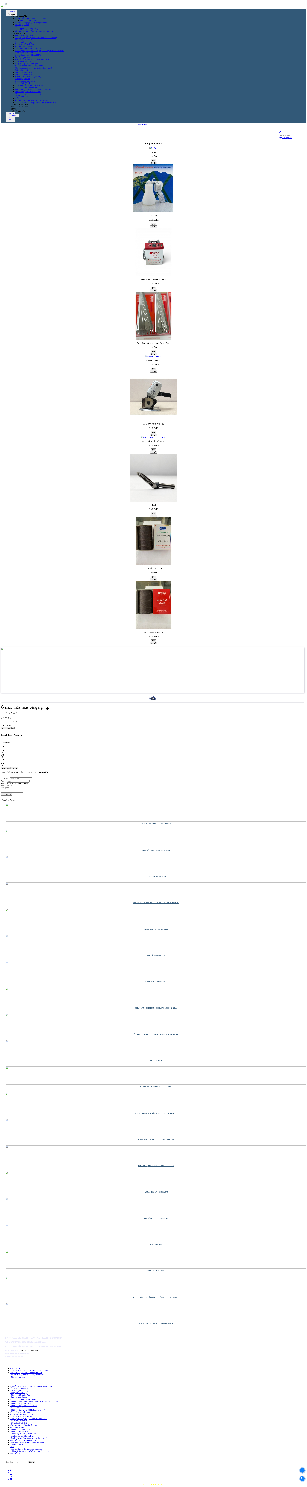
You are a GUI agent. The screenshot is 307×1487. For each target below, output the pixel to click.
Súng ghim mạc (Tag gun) (25, 61)
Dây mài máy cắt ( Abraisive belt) (28, 92)
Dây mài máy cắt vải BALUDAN (156, 1192)
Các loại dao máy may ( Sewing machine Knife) (33, 68)
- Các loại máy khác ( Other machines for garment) (29, 1370)
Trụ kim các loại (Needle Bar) (26, 87)
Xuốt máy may (156, 1245)
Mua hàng (8, 728)
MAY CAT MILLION (28, 20)
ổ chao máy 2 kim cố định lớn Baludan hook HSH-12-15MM (156, 903)
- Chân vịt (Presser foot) (19, 1390)
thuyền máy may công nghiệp (156, 929)
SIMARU (14, 109)
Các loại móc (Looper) (23, 46)
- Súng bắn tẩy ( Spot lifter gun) (22, 1414)
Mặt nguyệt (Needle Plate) (25, 44)
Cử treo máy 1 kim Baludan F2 (156, 982)
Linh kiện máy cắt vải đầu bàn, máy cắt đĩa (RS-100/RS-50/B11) (39, 51)
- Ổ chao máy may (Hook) (20, 1388)
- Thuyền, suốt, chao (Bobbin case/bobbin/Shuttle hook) (31, 1386)
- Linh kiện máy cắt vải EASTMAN (23, 1406)
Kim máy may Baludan (156, 1271)
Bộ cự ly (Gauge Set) (23, 72)
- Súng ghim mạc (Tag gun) (20, 1412)
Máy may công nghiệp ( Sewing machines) (31, 22)
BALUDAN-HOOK (156, 1060)
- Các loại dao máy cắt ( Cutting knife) (24, 1416)
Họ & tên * (5, 779)
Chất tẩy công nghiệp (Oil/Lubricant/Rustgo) (32, 59)
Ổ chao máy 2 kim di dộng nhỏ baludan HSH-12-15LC (156, 1113)
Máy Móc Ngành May (19, 16)
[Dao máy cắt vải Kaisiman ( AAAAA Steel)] (153, 339)
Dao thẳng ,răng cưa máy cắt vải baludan (156, 1166)
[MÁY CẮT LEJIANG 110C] (153, 420)
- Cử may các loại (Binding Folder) (23, 1425)
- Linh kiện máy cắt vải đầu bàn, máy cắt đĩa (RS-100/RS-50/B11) (35, 1401)
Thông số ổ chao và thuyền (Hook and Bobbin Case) (35, 102)
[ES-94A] (153, 148)
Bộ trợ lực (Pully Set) (23, 74)
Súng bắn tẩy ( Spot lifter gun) (26, 64)
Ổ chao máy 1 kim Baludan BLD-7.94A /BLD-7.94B (156, 1139)
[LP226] (153, 501)
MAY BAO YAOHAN (29, 29)
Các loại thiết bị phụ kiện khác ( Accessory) (31, 100)
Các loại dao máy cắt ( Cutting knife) (29, 66)
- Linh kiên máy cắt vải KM (20, 1403)
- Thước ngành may (17, 1445)
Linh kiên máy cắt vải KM (25, 53)
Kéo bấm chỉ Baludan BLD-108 (156, 1218)
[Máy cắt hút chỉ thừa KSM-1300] (153, 275)
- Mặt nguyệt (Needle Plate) (20, 1395)
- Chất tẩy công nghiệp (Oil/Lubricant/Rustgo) (27, 1410)
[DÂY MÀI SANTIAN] (153, 565)
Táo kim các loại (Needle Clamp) (28, 48)
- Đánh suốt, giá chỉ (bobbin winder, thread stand (28, 1438)
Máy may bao (20, 27)
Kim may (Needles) (22, 79)
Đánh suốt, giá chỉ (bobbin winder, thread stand (33, 89)
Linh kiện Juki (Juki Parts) (25, 81)
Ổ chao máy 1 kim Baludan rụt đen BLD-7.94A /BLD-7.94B (156, 1034)
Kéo (17, 98)
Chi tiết (153, 163)
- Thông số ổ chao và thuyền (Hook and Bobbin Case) (30, 1451)
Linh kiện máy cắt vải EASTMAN (28, 55)
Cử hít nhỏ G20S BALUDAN (156, 876)
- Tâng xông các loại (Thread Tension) (24, 1434)
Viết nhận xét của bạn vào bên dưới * (15, 784)
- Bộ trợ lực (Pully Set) (18, 1423)
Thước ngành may (22, 96)
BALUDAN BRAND (19, 107)
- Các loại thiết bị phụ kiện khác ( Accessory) (27, 1449)
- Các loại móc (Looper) (19, 1397)
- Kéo (12, 1447)
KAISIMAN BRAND (19, 105)
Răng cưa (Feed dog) (23, 42)
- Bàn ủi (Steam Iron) (18, 1408)
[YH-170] (153, 212)
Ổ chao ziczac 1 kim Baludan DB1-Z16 (156, 824)
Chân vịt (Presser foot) (23, 40)
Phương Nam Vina (158, 1484)
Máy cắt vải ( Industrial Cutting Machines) (31, 18)
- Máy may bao (15, 1368)
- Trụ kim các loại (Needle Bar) (22, 1436)
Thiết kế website (147, 1484)
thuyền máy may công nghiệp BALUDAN (156, 1087)
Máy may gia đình (22, 25)
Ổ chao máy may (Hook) (24, 35)
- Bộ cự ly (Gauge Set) (18, 1421)
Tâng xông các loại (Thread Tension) (29, 85)
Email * (4, 781)
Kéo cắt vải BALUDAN (156, 955)
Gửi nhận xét (6, 794)
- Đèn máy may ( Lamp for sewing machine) (27, 1442)
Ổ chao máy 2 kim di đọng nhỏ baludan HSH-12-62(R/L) (156, 1008)
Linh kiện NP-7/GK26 (23, 83)
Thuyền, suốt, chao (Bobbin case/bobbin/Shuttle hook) (36, 38)
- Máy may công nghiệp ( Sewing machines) (27, 1375)
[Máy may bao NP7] (153, 356)
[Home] (280, 133)
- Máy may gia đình (17, 1377)
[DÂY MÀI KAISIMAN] (153, 628)
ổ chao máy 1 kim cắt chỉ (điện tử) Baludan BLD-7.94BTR (156, 1297)
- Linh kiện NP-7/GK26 (19, 1432)
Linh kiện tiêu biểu (18, 111)
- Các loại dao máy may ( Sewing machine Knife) (28, 1419)
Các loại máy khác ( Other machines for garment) (34, 31)
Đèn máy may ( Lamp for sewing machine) (31, 94)
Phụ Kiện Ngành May (19, 33)
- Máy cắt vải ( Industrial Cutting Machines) (26, 1373)
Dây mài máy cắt (21, 70)
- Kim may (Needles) (18, 1427)
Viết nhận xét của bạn (9, 768)
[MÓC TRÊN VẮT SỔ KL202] (153, 437)
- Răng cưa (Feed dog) (18, 1393)
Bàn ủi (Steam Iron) (22, 57)
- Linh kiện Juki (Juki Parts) (20, 1429)
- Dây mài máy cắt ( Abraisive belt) (23, 1440)
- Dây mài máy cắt (17, 1453)
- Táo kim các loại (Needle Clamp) (23, 1399)
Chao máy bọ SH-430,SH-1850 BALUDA (156, 850)
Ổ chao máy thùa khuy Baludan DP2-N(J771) (156, 1323)
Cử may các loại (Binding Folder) (28, 77)
